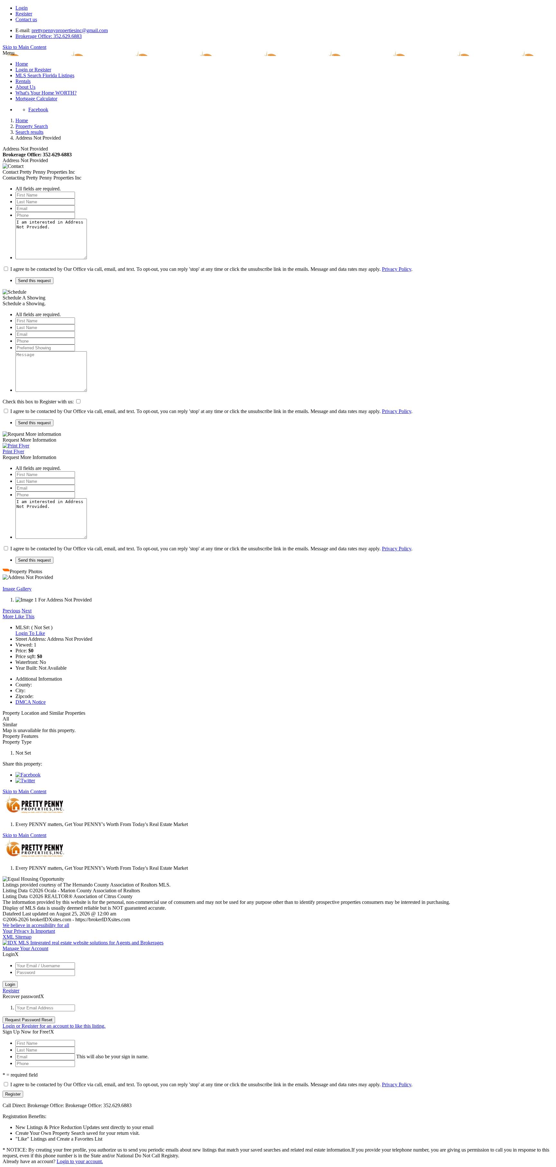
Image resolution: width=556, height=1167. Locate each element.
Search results (29, 132)
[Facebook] (28, 774)
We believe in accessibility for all (36, 925)
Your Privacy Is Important (29, 931)
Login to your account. (80, 1161)
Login (21, 8)
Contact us (26, 19)
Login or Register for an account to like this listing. (54, 1026)
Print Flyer (13, 451)
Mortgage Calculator (36, 98)
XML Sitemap (17, 937)
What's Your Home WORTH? (46, 93)
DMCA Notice (30, 702)
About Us (25, 87)
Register (23, 13)
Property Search (31, 126)
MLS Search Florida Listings (44, 75)
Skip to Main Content (24, 47)
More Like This (18, 616)
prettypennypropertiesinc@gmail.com (70, 30)
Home (21, 64)
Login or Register (33, 69)
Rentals (23, 81)
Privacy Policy (396, 269)
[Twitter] (25, 780)
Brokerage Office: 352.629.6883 (48, 36)
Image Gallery (17, 589)
